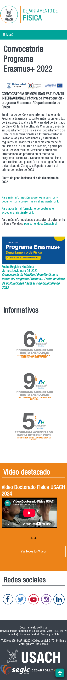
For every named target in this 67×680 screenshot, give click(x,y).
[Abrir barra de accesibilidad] (59, 673)
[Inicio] (33, 15)
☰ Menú (8, 35)
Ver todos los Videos (34, 551)
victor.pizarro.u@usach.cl (33, 644)
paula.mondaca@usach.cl (40, 224)
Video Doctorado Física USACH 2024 (33, 491)
